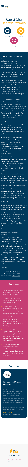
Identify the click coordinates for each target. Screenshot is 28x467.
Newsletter (18, 459)
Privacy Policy (10, 459)
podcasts (4, 210)
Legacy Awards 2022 (11, 250)
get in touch (16, 276)
